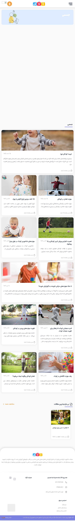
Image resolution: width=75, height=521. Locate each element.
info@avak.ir (59, 487)
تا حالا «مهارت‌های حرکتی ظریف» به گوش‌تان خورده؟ (55, 286)
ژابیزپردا (3, 517)
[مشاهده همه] (3, 404)
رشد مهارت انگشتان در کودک (63, 376)
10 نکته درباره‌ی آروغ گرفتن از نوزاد (24, 199)
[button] (70, 4)
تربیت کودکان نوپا (66, 154)
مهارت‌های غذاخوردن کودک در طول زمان (22, 241)
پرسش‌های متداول (62, 508)
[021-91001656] (66, 482)
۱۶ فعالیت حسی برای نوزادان (61, 428)
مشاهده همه (9, 404)
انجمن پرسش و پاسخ (62, 511)
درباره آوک (64, 505)
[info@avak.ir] (66, 487)
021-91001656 (59, 482)
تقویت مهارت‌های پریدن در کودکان (24, 328)
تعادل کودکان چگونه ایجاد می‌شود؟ (24, 376)
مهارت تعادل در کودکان (64, 199)
